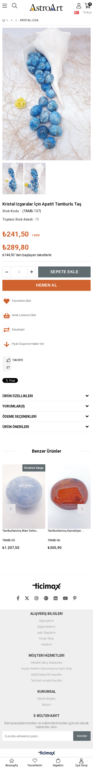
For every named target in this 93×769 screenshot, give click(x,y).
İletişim (46, 704)
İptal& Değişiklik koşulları (46, 674)
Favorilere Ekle (24, 508)
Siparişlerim (46, 621)
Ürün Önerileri (15, 427)
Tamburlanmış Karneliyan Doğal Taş (66, 530)
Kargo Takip (46, 638)
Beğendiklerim (46, 626)
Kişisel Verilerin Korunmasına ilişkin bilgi (46, 668)
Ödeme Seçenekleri (19, 416)
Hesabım (46, 644)
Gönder (82, 736)
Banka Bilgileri (47, 698)
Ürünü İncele (32, 508)
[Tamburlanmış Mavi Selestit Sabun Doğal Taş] (23, 496)
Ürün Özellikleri (17, 396)
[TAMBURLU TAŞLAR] (16, 20)
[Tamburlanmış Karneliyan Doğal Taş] (69, 496)
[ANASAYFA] (7, 20)
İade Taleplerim (46, 632)
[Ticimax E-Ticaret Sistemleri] (46, 753)
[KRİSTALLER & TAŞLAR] (11, 20)
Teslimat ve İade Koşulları (46, 680)
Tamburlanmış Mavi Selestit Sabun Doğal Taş (20, 530)
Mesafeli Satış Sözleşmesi (46, 662)
